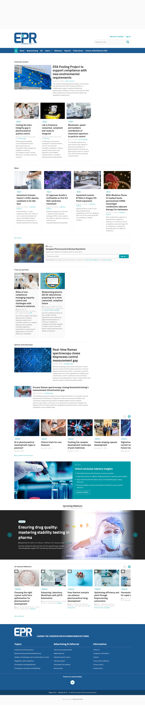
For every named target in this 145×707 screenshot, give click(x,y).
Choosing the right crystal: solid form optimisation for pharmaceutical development (23, 598)
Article (18, 122)
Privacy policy (98, 664)
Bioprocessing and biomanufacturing (27, 653)
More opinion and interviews (23, 455)
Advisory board (59, 661)
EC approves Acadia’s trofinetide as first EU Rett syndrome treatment (57, 199)
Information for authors (62, 664)
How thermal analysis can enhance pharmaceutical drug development (78, 597)
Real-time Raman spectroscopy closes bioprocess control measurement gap (66, 355)
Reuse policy (58, 668)
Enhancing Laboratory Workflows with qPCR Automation (51, 595)
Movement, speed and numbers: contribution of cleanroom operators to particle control (78, 130)
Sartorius (47, 138)
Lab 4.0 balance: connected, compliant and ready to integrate (52, 129)
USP (30, 313)
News (19, 192)
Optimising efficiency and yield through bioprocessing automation (106, 597)
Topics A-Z (52, 692)
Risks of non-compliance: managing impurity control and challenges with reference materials (25, 299)
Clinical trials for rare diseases (51, 443)
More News (18, 238)
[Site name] (25, 44)
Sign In (128, 36)
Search (127, 41)
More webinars (19, 616)
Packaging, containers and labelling (27, 668)
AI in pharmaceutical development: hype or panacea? (24, 445)
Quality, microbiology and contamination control (31, 657)
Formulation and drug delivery (25, 664)
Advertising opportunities (63, 650)
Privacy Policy (107, 260)
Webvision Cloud (78, 699)
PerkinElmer (64, 543)
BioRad (59, 603)
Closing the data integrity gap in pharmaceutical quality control (24, 129)
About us (96, 650)
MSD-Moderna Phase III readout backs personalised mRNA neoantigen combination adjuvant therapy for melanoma (117, 202)
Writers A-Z (62, 692)
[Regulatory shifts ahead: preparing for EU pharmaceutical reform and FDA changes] (69, 556)
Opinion (17, 439)
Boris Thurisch (69, 81)
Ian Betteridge (68, 364)
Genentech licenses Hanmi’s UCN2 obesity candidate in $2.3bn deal (27, 199)
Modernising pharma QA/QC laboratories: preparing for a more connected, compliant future (52, 297)
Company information (101, 653)
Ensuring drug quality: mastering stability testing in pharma (39, 532)
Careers (96, 657)
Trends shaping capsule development (105, 443)
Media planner (59, 653)
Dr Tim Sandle (83, 139)
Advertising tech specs (62, 657)
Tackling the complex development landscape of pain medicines (79, 445)
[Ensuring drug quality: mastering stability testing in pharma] (73, 556)
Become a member (117, 36)
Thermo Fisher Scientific (51, 310)
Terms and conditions (101, 661)
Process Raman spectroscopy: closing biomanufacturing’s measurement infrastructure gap (61, 389)
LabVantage (22, 138)
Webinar (18, 522)
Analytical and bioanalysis (24, 650)
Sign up (123, 256)
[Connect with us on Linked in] (72, 682)
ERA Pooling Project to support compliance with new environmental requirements (70, 72)
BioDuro (33, 609)
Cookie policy (98, 668)
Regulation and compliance (24, 661)
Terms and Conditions (91, 260)
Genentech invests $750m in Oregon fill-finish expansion (86, 198)
